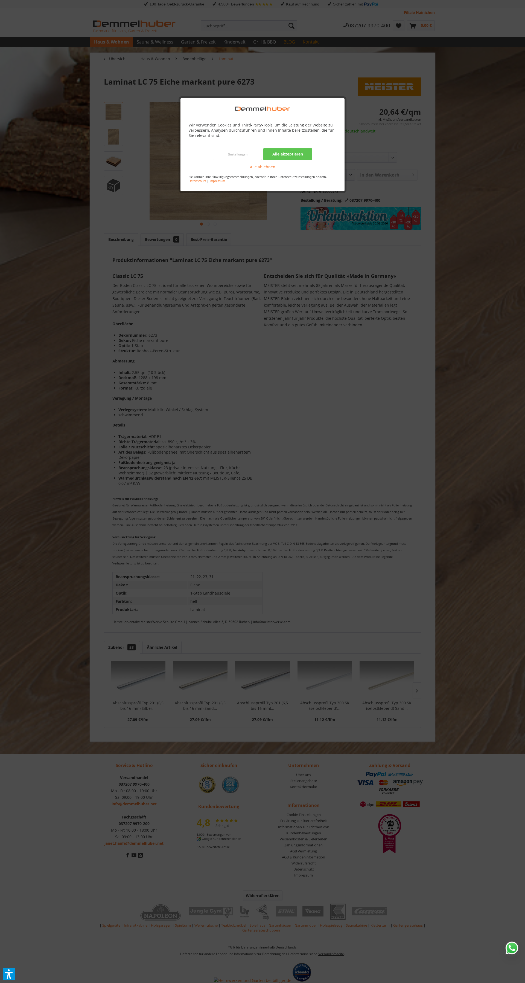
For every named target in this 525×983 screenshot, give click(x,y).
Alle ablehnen (262, 166)
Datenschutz (197, 181)
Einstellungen (237, 154)
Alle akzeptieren (287, 154)
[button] (9, 974)
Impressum (217, 181)
